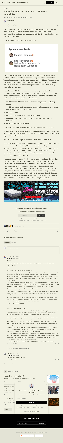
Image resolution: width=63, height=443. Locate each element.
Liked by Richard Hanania (14, 258)
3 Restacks (21, 226)
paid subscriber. (44, 178)
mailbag (16, 112)
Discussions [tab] (15, 371)
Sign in (58, 3)
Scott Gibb (9, 256)
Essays (6, 8)
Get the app (39, 436)
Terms (35, 432)
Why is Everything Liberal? (14, 376)
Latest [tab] (9, 371)
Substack (24, 439)
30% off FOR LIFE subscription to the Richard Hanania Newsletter (27, 140)
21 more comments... (9, 364)
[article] (31, 379)
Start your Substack (27, 436)
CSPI (49, 175)
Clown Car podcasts (19, 107)
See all (7, 409)
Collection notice (42, 432)
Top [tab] (5, 371)
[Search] (40, 2)
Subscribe (50, 3)
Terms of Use (39, 405)
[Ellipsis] (58, 256)
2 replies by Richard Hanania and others (19, 348)
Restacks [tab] (13, 242)
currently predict (46, 148)
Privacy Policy (43, 407)
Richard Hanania (11, 20)
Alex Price (9, 353)
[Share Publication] (44, 2)
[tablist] (10, 242)
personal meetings (23, 123)
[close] (46, 384)
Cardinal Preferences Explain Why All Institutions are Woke (19, 378)
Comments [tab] (7, 242)
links (15, 115)
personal (43, 102)
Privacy (31, 432)
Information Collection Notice (31, 407)
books (45, 175)
